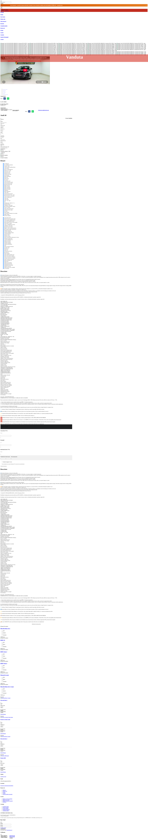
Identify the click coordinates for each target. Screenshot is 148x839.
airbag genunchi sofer (8, 263)
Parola (1, 825)
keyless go (6, 177)
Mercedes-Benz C (3, 700)
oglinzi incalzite (7, 186)
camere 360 (6, 192)
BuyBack (4, 801)
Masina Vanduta (3, 466)
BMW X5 (2, 640)
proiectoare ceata (7, 171)
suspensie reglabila (7, 243)
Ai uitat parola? (3, 827)
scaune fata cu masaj (8, 223)
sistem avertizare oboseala (9, 246)
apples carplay (6, 214)
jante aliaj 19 (6, 252)
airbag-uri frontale (7, 240)
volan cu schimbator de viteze (9, 224)
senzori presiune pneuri (8, 193)
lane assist (6, 179)
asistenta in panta (7, 236)
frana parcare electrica (8, 251)
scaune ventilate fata (8, 197)
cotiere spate (6, 199)
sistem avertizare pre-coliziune (9, 256)
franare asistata (7, 253)
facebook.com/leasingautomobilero (6, 785)
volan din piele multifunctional (9, 167)
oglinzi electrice (7, 185)
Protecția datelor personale (7, 794)
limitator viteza (7, 234)
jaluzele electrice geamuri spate (9, 218)
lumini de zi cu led (7, 170)
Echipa (4, 792)
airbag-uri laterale (7, 241)
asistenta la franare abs (8, 238)
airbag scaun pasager (8, 262)
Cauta (2, 3)
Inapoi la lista (3, 96)
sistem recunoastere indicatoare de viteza (11, 237)
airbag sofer (6, 261)
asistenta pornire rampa (8, 209)
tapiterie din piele (7, 189)
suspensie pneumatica (8, 244)
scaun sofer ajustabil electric (9, 221)
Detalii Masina (3, 714)
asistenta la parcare (7, 230)
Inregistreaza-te (9, 830)
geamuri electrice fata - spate (9, 194)
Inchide (11, 837)
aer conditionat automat (8, 164)
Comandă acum (59, 5)
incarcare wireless (7, 215)
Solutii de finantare (6, 809)
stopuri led (6, 249)
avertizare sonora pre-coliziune (9, 258)
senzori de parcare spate (8, 182)
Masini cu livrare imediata (7, 798)
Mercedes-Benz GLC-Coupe (7, 686)
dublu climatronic (7, 191)
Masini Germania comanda (8, 800)
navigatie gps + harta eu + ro (9, 202)
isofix (5, 245)
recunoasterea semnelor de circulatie (10, 213)
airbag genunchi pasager (8, 264)
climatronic (6, 190)
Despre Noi (5, 791)
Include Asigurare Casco (7, 461)
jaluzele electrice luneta (8, 226)
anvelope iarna (6, 247)
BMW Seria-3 (3, 651)
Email (1, 823)
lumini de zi (6, 248)
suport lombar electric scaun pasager (10, 222)
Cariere (4, 793)
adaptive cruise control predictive (10, 228)
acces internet (6, 268)
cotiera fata (6, 198)
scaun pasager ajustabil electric (9, 219)
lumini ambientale (7, 176)
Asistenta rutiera (6, 810)
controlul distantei (7, 233)
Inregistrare (2, 10)
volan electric (6, 168)
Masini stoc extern (6, 799)
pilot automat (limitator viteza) (9, 206)
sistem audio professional (8, 208)
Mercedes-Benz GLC (5, 628)
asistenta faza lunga (7, 174)
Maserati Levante (4, 675)
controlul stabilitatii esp (8, 239)
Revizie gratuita (5, 807)
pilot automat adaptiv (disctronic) (10, 229)
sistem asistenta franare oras (9, 254)
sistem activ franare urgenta (9, 255)
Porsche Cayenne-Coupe (5, 719)
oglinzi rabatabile (7, 187)
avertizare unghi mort (8, 231)
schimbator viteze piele (8, 205)
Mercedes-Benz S (3, 738)
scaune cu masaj (7, 207)
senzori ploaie (6, 175)
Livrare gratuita (5, 808)
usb (4, 201)
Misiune (4, 790)
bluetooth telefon (7, 204)
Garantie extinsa (6, 806)
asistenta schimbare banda (9, 232)
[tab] (38, 89)
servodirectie (6, 163)
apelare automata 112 (8, 260)
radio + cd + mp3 (7, 200)
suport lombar (6, 212)
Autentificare (7, 10)
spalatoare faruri (7, 172)
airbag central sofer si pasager (9, 267)
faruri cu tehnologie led (8, 169)
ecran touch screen (7, 217)
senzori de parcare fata (8, 183)
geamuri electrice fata (8, 184)
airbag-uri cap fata (7, 266)
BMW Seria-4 (3, 663)
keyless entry (6, 178)
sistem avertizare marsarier (9, 259)
